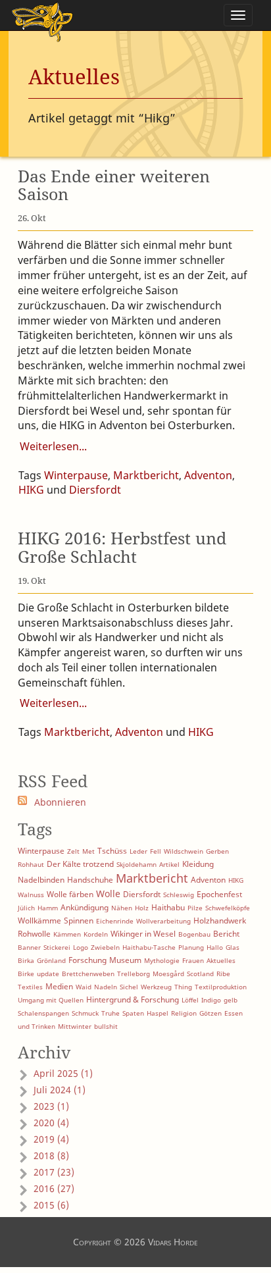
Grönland (51, 960)
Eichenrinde (115, 920)
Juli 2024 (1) (60, 1089)
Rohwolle (34, 934)
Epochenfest (219, 894)
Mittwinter (74, 1026)
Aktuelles (221, 960)
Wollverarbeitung (163, 920)
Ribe (223, 973)
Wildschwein (183, 851)
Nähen (121, 907)
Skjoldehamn (136, 864)
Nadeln (105, 986)
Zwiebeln (105, 947)
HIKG (31, 489)
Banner (29, 947)
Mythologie (162, 960)
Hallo (215, 947)
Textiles (30, 986)
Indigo (211, 999)
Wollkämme (39, 920)
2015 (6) (51, 1205)
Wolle (108, 893)
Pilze (195, 907)
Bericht (226, 934)
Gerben (217, 851)
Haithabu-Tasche (149, 947)
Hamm (47, 907)
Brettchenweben (88, 973)
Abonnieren (60, 802)
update (48, 973)
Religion (184, 1013)
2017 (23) (54, 1172)
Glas (232, 947)
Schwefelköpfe (227, 907)
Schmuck (85, 1013)
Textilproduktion (221, 986)
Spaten (133, 1013)
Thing (183, 986)
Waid (83, 986)
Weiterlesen (49, 446)
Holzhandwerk (219, 920)
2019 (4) (51, 1139)
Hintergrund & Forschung (132, 999)
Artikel (169, 864)
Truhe (110, 1013)
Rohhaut (31, 864)
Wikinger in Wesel (143, 934)
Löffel (190, 999)
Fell (155, 851)
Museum (125, 960)
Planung (191, 947)
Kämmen (67, 934)
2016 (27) (54, 1188)
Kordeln (96, 934)
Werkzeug (156, 986)
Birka (26, 960)
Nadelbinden (41, 880)
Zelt (73, 851)
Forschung (87, 960)
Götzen (210, 1013)
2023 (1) (51, 1106)
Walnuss (31, 894)
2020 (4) (51, 1122)
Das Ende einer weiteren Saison (114, 185)
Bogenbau (194, 934)
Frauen (193, 960)
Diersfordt (95, 489)
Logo (80, 947)
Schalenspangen (43, 1013)
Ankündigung (85, 907)
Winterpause (76, 475)
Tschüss (112, 851)
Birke (26, 973)
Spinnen (78, 920)
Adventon (208, 475)
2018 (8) (51, 1155)
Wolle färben (70, 894)
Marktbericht (146, 475)
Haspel (157, 1013)
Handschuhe (90, 880)
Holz (142, 907)
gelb (230, 999)
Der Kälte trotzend (80, 864)
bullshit (106, 1026)
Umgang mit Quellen (51, 999)
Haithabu (168, 907)
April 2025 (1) (63, 1073)
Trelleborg (133, 973)
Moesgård (168, 973)
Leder (138, 851)
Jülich (26, 907)
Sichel (129, 986)
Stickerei (56, 947)
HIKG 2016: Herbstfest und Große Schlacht (122, 547)
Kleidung (198, 864)
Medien (59, 986)
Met (88, 851)
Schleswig (178, 894)
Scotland (200, 973)
